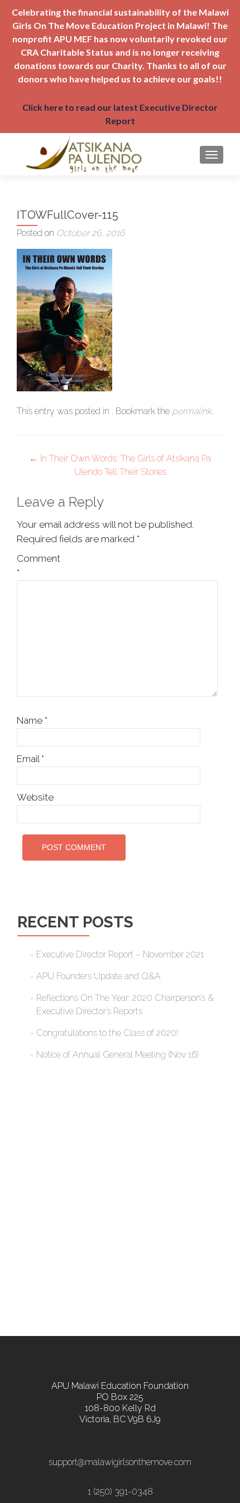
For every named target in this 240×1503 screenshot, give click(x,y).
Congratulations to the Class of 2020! (107, 1033)
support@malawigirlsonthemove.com (120, 1462)
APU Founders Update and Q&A (98, 976)
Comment (38, 565)
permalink (192, 411)
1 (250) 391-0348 (120, 1491)
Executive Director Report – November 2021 (120, 954)
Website (35, 797)
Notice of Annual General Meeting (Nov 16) (117, 1054)
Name (32, 720)
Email (30, 758)
